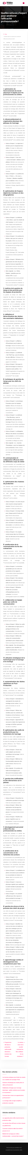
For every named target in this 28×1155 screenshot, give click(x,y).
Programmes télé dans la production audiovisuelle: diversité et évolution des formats (8, 1049)
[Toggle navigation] (23, 3)
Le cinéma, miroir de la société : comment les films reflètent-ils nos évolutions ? (19, 1049)
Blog (6, 34)
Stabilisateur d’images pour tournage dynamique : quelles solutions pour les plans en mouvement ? (13, 1090)
